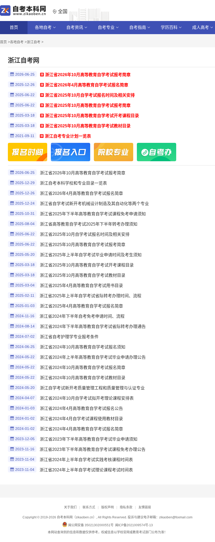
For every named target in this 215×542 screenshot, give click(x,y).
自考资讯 (75, 27)
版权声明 (107, 507)
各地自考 (44, 27)
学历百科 (170, 27)
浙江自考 (33, 42)
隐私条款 (126, 507)
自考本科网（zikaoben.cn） (76, 517)
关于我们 (70, 507)
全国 (62, 11)
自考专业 (107, 27)
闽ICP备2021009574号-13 (134, 525)
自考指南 (138, 27)
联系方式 (89, 507)
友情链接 (144, 507)
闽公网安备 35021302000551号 (90, 525)
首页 (14, 27)
